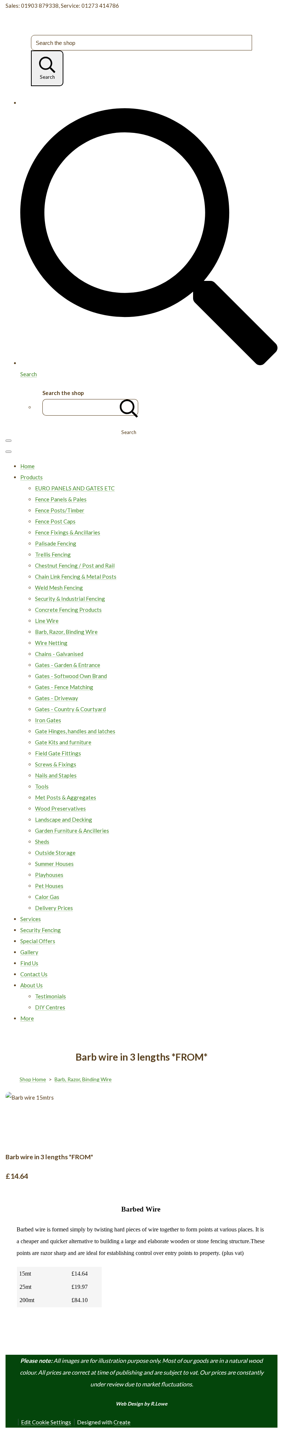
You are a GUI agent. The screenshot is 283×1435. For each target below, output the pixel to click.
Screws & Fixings (55, 764)
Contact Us (34, 974)
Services (30, 919)
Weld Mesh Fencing (59, 587)
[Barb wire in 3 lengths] (43, 1119)
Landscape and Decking (63, 819)
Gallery (29, 952)
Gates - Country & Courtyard (70, 709)
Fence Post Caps (55, 521)
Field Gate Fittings (58, 753)
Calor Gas (47, 896)
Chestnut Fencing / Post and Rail (75, 565)
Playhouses (49, 874)
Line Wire (47, 620)
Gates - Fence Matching (64, 687)
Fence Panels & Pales (61, 499)
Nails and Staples (56, 775)
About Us (31, 985)
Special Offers (37, 941)
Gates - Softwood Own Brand (71, 676)
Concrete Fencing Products (68, 609)
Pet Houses (49, 885)
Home (27, 466)
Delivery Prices (54, 908)
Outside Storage (55, 852)
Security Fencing (40, 930)
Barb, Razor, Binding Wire (66, 631)
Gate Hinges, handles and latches (75, 731)
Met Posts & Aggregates (65, 797)
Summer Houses (54, 863)
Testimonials (50, 996)
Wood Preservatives (60, 808)
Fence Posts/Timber (59, 510)
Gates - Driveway (56, 698)
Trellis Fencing (53, 554)
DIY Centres (50, 1007)
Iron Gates (48, 720)
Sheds (42, 841)
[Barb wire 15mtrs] (17, 1119)
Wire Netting (51, 642)
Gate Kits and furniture (63, 742)
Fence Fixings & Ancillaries (67, 532)
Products (31, 477)
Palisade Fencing (55, 543)
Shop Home (33, 1079)
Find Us (29, 963)
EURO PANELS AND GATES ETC (75, 488)
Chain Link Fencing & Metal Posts (75, 576)
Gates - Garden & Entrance (67, 665)
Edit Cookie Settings (46, 1422)
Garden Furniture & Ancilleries (72, 830)
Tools (42, 786)
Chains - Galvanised (59, 653)
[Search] (129, 407)
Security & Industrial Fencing (70, 598)
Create (121, 1422)
